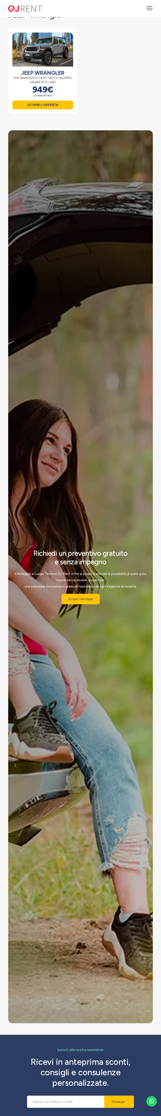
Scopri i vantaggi (80, 599)
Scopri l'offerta (42, 105)
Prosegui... (119, 1102)
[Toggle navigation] (149, 8)
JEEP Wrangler (42, 72)
